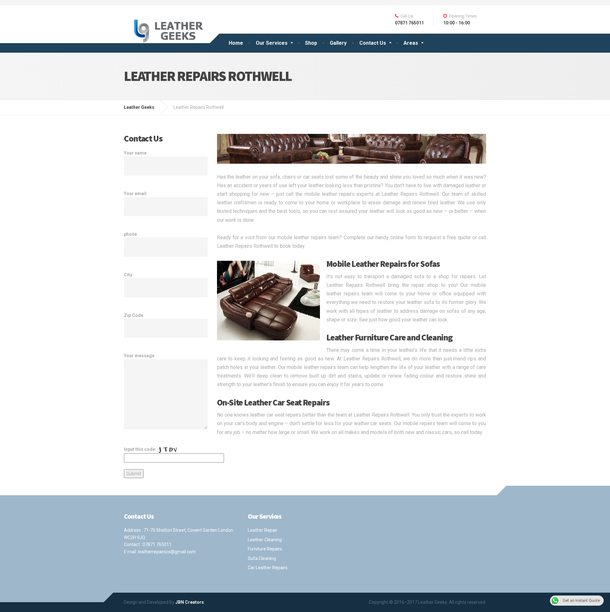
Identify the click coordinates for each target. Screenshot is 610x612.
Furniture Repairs (265, 548)
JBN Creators (189, 602)
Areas (410, 43)
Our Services (272, 43)
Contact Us (372, 43)
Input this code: (140, 449)
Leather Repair (262, 530)
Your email (135, 193)
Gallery (338, 43)
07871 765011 (157, 544)
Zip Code (133, 315)
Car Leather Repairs (268, 567)
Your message (139, 355)
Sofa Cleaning (262, 558)
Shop (311, 43)
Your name (135, 152)
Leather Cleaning (265, 539)
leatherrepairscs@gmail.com (167, 551)
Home (236, 43)
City (128, 274)
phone (130, 234)
